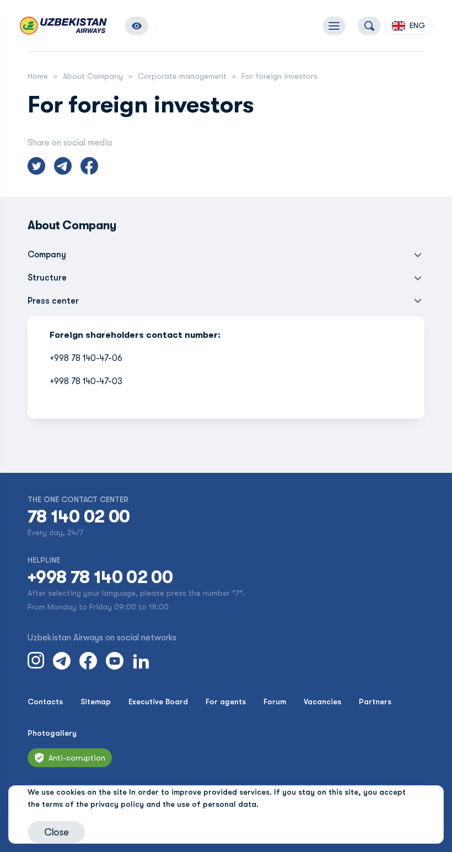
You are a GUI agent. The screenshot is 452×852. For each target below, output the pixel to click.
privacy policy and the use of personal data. (174, 804)
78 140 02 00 (79, 517)
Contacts (45, 701)
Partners (375, 701)
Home (38, 76)
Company (47, 255)
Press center (53, 301)
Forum (274, 701)
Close (56, 832)
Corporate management (182, 76)
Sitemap (95, 701)
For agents (226, 701)
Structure (47, 278)
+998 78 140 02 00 (100, 577)
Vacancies (322, 701)
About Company (93, 76)
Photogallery (52, 733)
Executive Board (158, 701)
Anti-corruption (77, 757)
